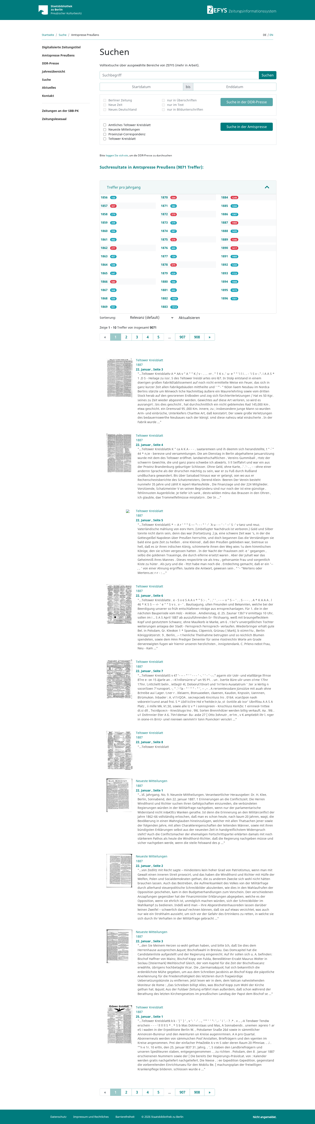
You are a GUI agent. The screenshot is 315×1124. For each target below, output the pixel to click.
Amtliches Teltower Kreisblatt (129, 125)
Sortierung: (108, 318)
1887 (225, 222)
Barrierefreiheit (125, 1117)
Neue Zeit (115, 105)
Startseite (48, 35)
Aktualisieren (189, 317)
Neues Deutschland (122, 109)
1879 (165, 273)
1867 (104, 290)
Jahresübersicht (53, 71)
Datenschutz (58, 1117)
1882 (165, 298)
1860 (104, 231)
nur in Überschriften (182, 100)
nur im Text (175, 105)
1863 (104, 256)
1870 (165, 197)
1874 (165, 231)
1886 (225, 214)
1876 (165, 248)
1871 (165, 206)
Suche (62, 35)
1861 (104, 239)
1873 (165, 222)
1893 (225, 273)
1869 (104, 307)
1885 (225, 206)
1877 (165, 256)
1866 (104, 281)
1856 (104, 197)
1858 (104, 214)
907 (182, 337)
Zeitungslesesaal (54, 119)
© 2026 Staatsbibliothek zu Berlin (162, 1117)
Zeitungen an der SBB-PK (60, 111)
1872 (165, 214)
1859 (104, 222)
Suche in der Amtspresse (246, 126)
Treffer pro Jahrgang (124, 187)
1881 (165, 290)
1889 (225, 239)
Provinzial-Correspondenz (127, 134)
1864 (104, 264)
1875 (165, 239)
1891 (225, 256)
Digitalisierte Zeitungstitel (61, 47)
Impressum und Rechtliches (91, 1117)
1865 (104, 273)
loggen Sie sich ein (117, 155)
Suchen (268, 75)
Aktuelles (49, 87)
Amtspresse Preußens (58, 55)
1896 (225, 298)
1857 (104, 206)
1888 (225, 231)
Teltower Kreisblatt (122, 139)
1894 (225, 281)
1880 (165, 281)
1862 (104, 248)
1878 (165, 264)
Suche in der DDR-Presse (246, 102)
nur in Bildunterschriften (185, 109)
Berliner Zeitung (120, 100)
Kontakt (48, 96)
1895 (225, 290)
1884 (225, 197)
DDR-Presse (50, 63)
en (271, 35)
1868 (104, 298)
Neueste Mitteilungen (124, 129)
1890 (225, 248)
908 (197, 337)
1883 (165, 307)
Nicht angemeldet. (264, 1117)
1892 (225, 264)
